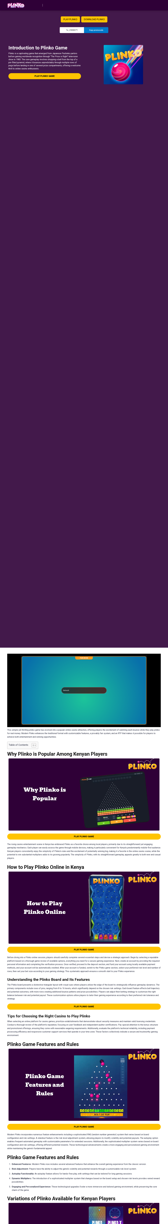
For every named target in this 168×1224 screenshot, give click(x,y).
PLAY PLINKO (70, 19)
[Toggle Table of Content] (32, 745)
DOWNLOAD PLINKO (94, 19)
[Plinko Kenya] (16, 4)
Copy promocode (96, 30)
